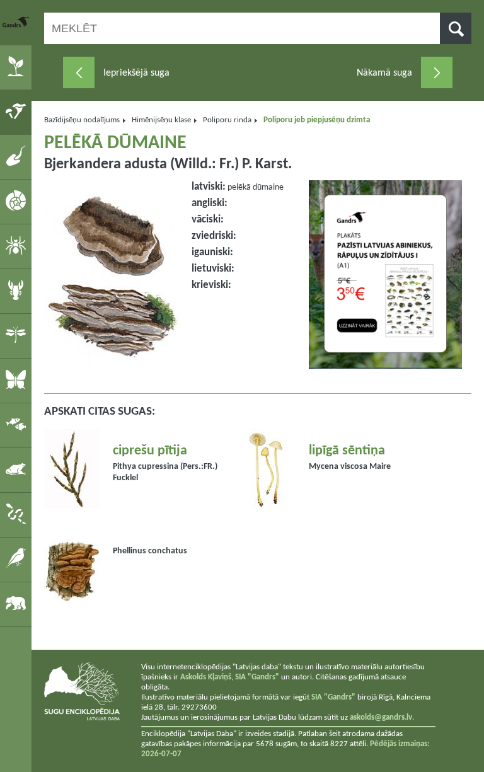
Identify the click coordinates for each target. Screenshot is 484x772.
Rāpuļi (18, 514)
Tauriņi (18, 380)
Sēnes (18, 111)
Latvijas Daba (17, 22)
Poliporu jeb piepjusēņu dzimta (316, 120)
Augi (18, 67)
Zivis (18, 425)
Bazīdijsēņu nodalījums (82, 120)
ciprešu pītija (150, 451)
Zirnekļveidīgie (18, 246)
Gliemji (18, 201)
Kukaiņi (18, 335)
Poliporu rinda (227, 120)
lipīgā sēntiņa (347, 451)
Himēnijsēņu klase (161, 120)
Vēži (18, 290)
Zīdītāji (18, 604)
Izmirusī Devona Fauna (18, 156)
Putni (18, 559)
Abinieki (18, 469)
